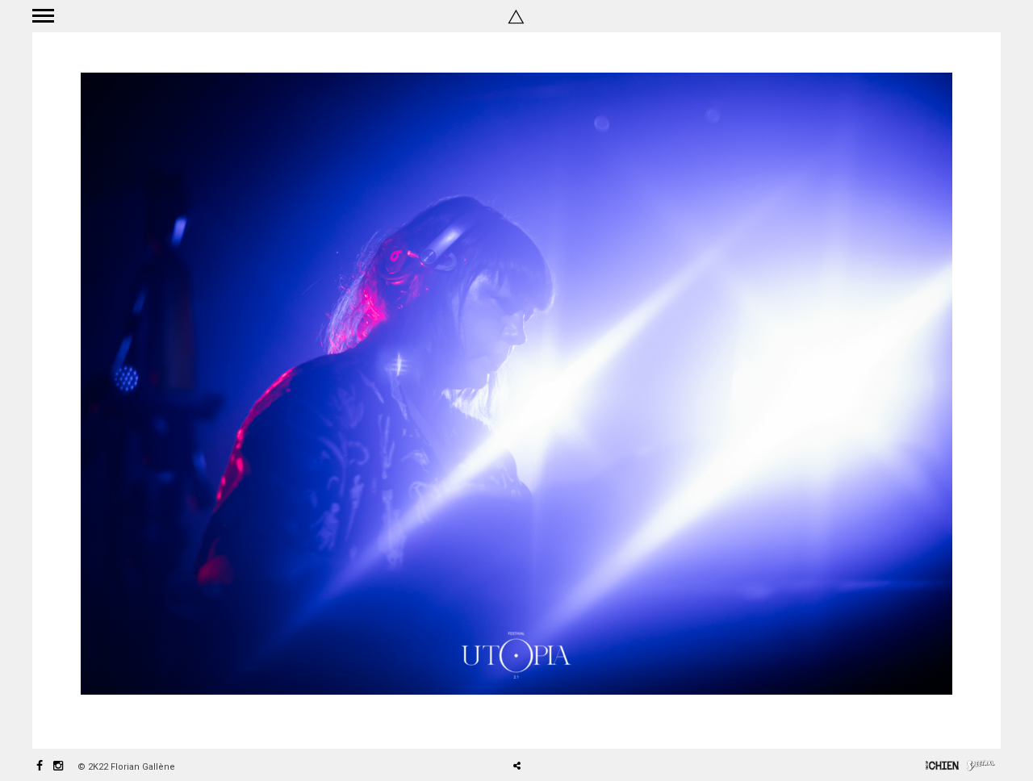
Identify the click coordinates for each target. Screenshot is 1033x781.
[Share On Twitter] (545, 720)
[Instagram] (58, 767)
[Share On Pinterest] (569, 720)
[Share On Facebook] (523, 720)
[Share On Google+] (593, 720)
